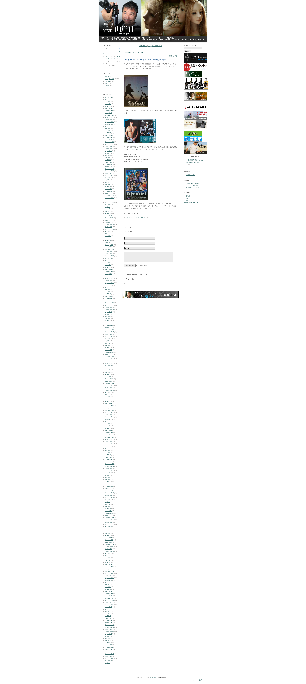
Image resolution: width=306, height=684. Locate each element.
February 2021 (109, 245)
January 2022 (108, 220)
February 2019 (109, 298)
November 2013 (109, 439)
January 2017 (108, 354)
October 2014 (108, 414)
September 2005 (109, 658)
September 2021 (109, 229)
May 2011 (108, 506)
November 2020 (109, 251)
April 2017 (108, 347)
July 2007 (107, 609)
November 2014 (109, 412)
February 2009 (109, 566)
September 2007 (109, 604)
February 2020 (109, 271)
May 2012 (108, 479)
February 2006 (109, 647)
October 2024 (108, 146)
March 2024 (108, 162)
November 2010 (109, 519)
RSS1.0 (188, 198)
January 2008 (108, 595)
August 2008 (108, 580)
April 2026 (108, 106)
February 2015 (109, 405)
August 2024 (108, 151)
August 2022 (108, 204)
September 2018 (109, 309)
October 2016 (108, 361)
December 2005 (109, 651)
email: (126, 241)
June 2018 (108, 316)
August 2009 (108, 553)
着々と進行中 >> (157, 46)
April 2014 (108, 428)
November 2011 (109, 493)
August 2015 (108, 392)
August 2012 (108, 472)
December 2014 (109, 410)
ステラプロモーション (192, 185)
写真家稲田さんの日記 (192, 183)
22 (119, 58)
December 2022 (109, 195)
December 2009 (109, 544)
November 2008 (109, 573)
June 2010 (108, 531)
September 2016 (109, 363)
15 (119, 56)
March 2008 (108, 591)
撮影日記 (107, 76)
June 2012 (108, 477)
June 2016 (108, 370)
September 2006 (109, 631)
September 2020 (109, 256)
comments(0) (143, 217)
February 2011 (109, 513)
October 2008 (108, 575)
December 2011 (109, 490)
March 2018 (108, 323)
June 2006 (108, 638)
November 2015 (109, 385)
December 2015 (109, 383)
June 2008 (108, 584)
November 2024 (109, 144)
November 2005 (109, 654)
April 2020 (108, 267)
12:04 (137, 217)
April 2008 (108, 589)
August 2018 (108, 312)
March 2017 (108, 350)
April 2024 (108, 160)
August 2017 (108, 338)
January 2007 (108, 622)
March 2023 (108, 189)
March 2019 (108, 296)
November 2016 (109, 358)
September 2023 (109, 175)
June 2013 (108, 450)
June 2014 (108, 423)
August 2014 (108, 419)
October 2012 (108, 468)
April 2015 (108, 401)
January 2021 (108, 247)
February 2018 (109, 325)
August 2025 (108, 124)
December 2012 (109, 464)
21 (117, 58)
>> (116, 65)
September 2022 (109, 202)
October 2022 (108, 200)
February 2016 (109, 379)
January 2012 (108, 488)
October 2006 (108, 629)
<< (108, 65)
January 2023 (108, 193)
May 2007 (108, 613)
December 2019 (109, 276)
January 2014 (108, 434)
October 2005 (108, 656)
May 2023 (108, 184)
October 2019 (108, 280)
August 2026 (108, 97)
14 (117, 56)
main (149, 46)
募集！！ (107, 83)
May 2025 (108, 130)
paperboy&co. (153, 677)
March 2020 (108, 269)
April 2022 (108, 213)
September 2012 (109, 470)
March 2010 (108, 537)
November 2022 (109, 198)
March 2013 (108, 457)
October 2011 (108, 495)
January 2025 (108, 139)
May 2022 (108, 211)
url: (125, 246)
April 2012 (108, 481)
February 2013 (109, 459)
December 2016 (109, 356)
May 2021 (108, 238)
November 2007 (109, 600)
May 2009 (108, 560)
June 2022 (108, 209)
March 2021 (108, 242)
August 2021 (108, 231)
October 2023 (108, 173)
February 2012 (109, 486)
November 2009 (109, 546)
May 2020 (108, 265)
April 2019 (108, 294)
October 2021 (108, 227)
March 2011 (108, 511)
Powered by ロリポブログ (191, 202)
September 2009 (109, 551)
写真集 (107, 85)
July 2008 (107, 582)
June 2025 (108, 128)
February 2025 (109, 137)
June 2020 (108, 262)
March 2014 (108, 430)
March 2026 (108, 108)
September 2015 (109, 390)
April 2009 (108, 562)
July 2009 (107, 555)
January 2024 (108, 166)
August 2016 (108, 365)
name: (126, 236)
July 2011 (107, 502)
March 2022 (108, 215)
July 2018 (107, 314)
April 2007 (108, 616)
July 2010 (107, 528)
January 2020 (108, 274)
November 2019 (109, 278)
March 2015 (108, 403)
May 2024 (108, 157)
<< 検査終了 (143, 46)
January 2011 (108, 515)
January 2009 (108, 569)
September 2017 (109, 336)
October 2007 (108, 602)
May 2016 (108, 372)
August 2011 (108, 499)
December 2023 (109, 169)
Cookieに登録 (143, 265)
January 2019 (108, 300)
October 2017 (108, 334)
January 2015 (108, 408)
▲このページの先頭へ (196, 680)
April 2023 (108, 186)
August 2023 (108, 177)
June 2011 (108, 504)
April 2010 (108, 535)
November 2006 (109, 627)
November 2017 (109, 332)
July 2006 (107, 636)
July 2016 (107, 367)
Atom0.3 (188, 200)
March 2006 (108, 645)
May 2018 (108, 318)
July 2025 (107, 126)
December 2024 (109, 142)
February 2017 (109, 352)
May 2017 (108, 345)
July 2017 (107, 341)
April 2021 (108, 240)
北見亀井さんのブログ (192, 187)
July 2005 (107, 663)
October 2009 (108, 549)
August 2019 (108, 285)
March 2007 (108, 618)
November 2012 (109, 466)
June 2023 (108, 182)
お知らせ (107, 81)
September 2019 (109, 283)
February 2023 (109, 191)
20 (114, 58)
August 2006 (108, 634)
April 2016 (108, 374)
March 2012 (108, 484)
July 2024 (107, 153)
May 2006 (108, 640)
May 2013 (108, 452)
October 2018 (108, 307)
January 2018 (108, 327)
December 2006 (109, 625)
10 (106, 56)
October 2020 (108, 253)
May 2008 (108, 587)
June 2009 (108, 557)
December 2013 (109, 437)
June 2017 (108, 343)
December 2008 (109, 571)
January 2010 (108, 542)
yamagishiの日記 (109, 79)
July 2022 (107, 207)
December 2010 (109, 517)
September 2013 (109, 443)
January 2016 (108, 381)
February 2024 (109, 164)
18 (108, 58)
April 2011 (108, 508)
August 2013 (108, 446)
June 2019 (108, 289)
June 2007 (108, 611)
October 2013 (108, 441)
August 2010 (108, 526)
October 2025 (108, 119)
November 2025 (109, 117)
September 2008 (109, 578)
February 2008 (109, 593)
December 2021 (109, 222)
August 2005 (108, 660)
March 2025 (108, 135)
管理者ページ (190, 196)
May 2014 (108, 426)
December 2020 (109, 249)
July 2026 (107, 99)
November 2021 (109, 224)
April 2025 (108, 133)
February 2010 (109, 540)
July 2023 (107, 180)
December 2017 (109, 329)
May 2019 (108, 291)
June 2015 (108, 396)
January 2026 (108, 113)
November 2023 (109, 171)
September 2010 (109, 524)
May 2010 (108, 533)
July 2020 (107, 260)
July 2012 (107, 475)
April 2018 (108, 320)
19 (111, 58)
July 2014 (107, 421)
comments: (127, 251)
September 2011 (109, 497)
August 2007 (108, 607)
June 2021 (108, 236)
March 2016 (108, 376)
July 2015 (107, 394)
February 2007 (109, 620)
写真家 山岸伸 (173, 56)
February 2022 (109, 218)
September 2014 (109, 417)
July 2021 (107, 233)
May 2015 (108, 399)
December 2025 (109, 115)
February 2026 (109, 110)
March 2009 (108, 564)
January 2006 (108, 649)
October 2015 (108, 388)
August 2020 (108, 258)
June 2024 (108, 155)
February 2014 (109, 432)
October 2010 (108, 522)
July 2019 (107, 287)
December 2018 (109, 303)
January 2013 (108, 461)
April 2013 (108, 455)
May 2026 (108, 104)
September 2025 (109, 122)
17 (106, 58)
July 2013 (107, 448)
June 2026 (108, 101)
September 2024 (109, 148)
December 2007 (109, 598)
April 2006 (108, 642)
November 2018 (109, 305)
